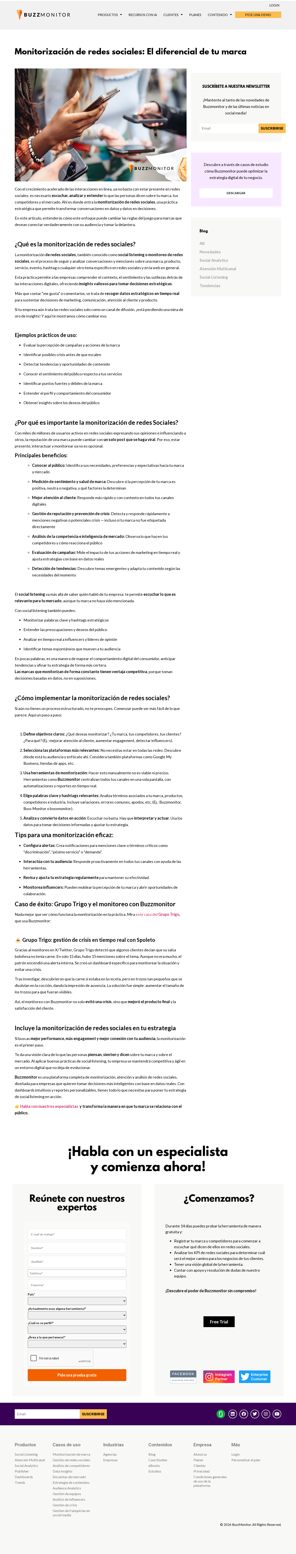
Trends (20, 1482)
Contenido (218, 15)
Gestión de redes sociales (71, 1460)
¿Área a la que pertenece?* (46, 1337)
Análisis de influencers (69, 1499)
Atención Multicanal (218, 268)
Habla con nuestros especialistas (49, 1106)
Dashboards (24, 1477)
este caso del (157, 914)
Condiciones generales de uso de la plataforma (210, 1481)
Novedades (210, 251)
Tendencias (210, 285)
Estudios (154, 1471)
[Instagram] (266, 1414)
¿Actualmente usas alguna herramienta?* (57, 1308)
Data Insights (62, 1471)
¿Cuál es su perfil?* (41, 1323)
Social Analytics (214, 260)
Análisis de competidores (71, 1465)
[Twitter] (254, 1414)
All (202, 243)
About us (200, 1454)
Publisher (22, 1471)
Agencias (110, 1454)
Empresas (110, 1460)
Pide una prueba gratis (77, 1375)
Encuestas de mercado (69, 1477)
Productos (108, 15)
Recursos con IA (142, 15)
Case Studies (157, 1460)
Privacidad (202, 1471)
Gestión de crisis (65, 1505)
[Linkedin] (232, 1414)
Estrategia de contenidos (71, 1482)
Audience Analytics (67, 1488)
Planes (195, 15)
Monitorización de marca (71, 1454)
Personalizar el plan (245, 1460)
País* (31, 1294)
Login (274, 5)
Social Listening (214, 277)
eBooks (154, 1465)
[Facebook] (243, 1414)
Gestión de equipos (67, 1494)
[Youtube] (277, 1414)
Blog (152, 1454)
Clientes (171, 15)
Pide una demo (258, 15)
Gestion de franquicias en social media (71, 1512)
